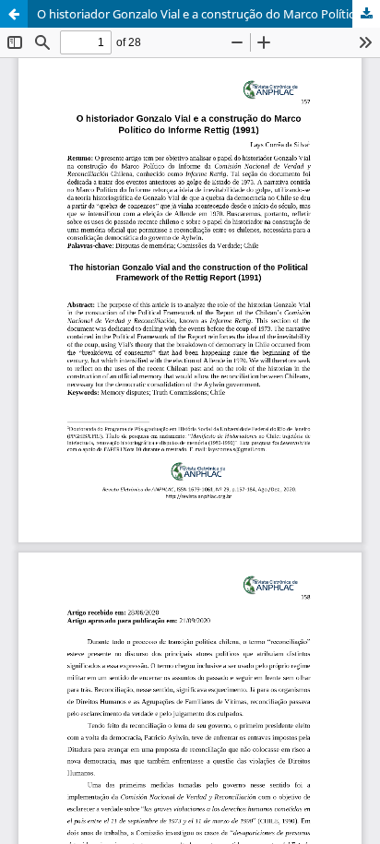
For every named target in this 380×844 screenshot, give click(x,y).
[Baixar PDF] (366, 14)
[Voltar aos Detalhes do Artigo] (14, 14)
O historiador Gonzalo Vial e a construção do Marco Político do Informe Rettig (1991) (208, 14)
